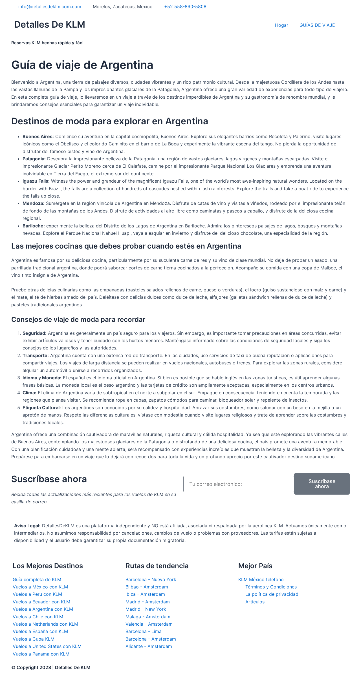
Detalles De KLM (49, 24)
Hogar (281, 25)
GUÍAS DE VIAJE (317, 25)
